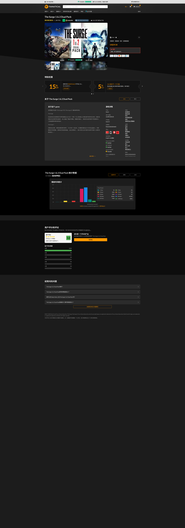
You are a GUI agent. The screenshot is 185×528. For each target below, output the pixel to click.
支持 (139, 11)
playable (109, 151)
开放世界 (127, 142)
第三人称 (127, 145)
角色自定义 (128, 149)
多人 (126, 147)
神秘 (82, 11)
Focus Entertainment (111, 126)
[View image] (68, 65)
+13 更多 (112, 138)
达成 (135, 174)
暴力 (126, 128)
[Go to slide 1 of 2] (91, 94)
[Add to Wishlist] (139, 37)
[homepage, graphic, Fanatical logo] (53, 6)
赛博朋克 (127, 131)
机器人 (127, 135)
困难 (126, 129)
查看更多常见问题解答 (92, 306)
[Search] (106, 6)
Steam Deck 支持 (110, 141)
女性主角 (127, 137)
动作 (126, 119)
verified (109, 143)
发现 (46, 11)
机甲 (126, 133)
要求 (135, 99)
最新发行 (76, 11)
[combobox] (92, 6)
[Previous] (43, 86)
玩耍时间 (113, 174)
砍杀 (121, 41)
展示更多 (92, 156)
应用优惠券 (66, 88)
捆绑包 (58, 11)
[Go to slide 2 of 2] (93, 94)
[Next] (142, 86)
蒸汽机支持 (109, 145)
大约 (124, 99)
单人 (126, 144)
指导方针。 (88, 230)
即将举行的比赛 (67, 11)
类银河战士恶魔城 (129, 121)
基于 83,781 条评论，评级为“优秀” (100, 1)
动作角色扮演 (125, 41)
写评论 (91, 239)
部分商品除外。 (67, 86)
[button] (49, 2)
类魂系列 (112, 41)
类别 (51, 11)
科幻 (126, 126)
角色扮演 (117, 41)
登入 (126, 6)
